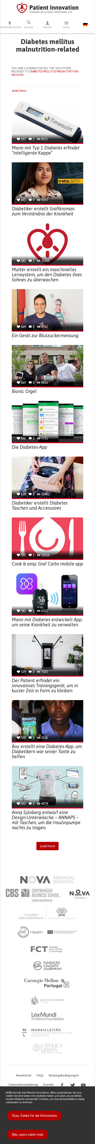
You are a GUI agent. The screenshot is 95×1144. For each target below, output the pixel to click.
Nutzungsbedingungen (64, 1075)
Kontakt (48, 1084)
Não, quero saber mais (27, 1134)
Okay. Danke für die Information (34, 1115)
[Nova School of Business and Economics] (79, 894)
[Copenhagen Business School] (32, 895)
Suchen (28, 27)
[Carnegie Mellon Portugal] (47, 983)
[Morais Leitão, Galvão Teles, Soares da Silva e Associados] (48, 1032)
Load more (47, 846)
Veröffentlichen (9, 27)
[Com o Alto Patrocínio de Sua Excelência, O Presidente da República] (47, 914)
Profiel (47, 27)
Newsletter (23, 1075)
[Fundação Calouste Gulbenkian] (47, 965)
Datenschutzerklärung (23, 1084)
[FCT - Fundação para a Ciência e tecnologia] (47, 949)
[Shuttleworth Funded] (47, 1000)
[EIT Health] (47, 932)
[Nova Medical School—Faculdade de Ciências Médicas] (47, 880)
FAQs (40, 1075)
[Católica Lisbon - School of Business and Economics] (47, 1048)
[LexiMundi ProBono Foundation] (47, 1016)
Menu (66, 27)
